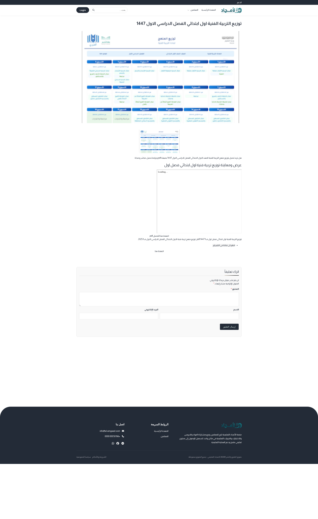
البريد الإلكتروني (151, 309)
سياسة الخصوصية (83, 457)
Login (83, 10)
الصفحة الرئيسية (208, 10)
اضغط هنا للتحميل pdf (159, 236)
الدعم (239, 2)
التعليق (235, 289)
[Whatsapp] (113, 443)
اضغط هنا (159, 251)
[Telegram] (122, 443)
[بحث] (93, 10)
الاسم (236, 309)
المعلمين (194, 10)
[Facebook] (117, 443)
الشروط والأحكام (99, 457)
